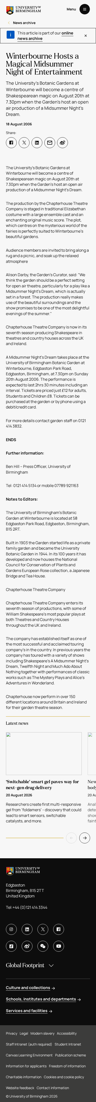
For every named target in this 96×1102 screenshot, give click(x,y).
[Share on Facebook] (11, 142)
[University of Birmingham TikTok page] (11, 946)
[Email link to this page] (49, 142)
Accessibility (67, 1033)
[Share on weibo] (62, 142)
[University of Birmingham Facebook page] (58, 929)
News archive (24, 22)
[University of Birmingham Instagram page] (11, 929)
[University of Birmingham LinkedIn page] (27, 929)
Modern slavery (42, 1033)
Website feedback (20, 1087)
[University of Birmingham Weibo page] (27, 946)
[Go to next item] (84, 838)
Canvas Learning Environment (29, 1055)
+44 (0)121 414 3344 (30, 907)
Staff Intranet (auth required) (29, 1044)
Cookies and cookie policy (64, 1077)
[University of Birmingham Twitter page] (42, 929)
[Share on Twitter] (24, 142)
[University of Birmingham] (23, 9)
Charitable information (23, 1077)
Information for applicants (26, 1066)
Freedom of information (67, 1066)
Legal (24, 1033)
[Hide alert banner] (85, 35)
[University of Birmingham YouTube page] (58, 946)
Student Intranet (68, 1044)
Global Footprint (25, 965)
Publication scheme (70, 1055)
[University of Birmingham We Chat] (42, 946)
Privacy (11, 1033)
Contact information (53, 1087)
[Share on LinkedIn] (37, 142)
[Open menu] (84, 9)
